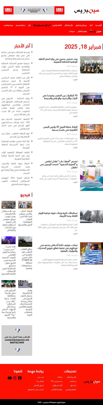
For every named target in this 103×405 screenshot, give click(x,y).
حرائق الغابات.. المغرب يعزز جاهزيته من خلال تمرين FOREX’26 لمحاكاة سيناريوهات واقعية (26, 258)
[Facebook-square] (19, 378)
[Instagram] (14, 378)
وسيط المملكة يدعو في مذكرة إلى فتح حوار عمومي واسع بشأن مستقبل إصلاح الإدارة (15, 55)
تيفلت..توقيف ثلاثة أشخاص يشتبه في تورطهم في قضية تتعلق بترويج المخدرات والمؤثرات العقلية (57, 248)
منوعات (72, 31)
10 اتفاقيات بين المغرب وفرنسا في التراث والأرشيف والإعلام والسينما (60, 97)
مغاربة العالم (82, 31)
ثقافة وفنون (57, 25)
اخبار (91, 25)
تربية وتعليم (8, 25)
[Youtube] (9, 378)
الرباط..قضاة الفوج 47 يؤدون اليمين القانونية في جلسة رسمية (60, 128)
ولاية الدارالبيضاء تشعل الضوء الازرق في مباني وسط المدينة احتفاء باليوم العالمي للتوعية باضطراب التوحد (25, 302)
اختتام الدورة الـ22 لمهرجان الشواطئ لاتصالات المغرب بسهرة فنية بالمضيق (15, 181)
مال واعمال (69, 25)
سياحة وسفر (20, 25)
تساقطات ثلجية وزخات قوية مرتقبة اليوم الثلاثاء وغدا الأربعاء (57, 214)
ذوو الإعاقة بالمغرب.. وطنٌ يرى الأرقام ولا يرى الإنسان (15, 135)
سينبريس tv (95, 31)
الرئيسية (98, 25)
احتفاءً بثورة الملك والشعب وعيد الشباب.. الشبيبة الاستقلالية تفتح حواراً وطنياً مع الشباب (15, 168)
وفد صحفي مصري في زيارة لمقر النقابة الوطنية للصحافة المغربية (58, 60)
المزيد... (74, 79)
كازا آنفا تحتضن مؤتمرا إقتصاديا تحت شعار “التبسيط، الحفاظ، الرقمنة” (15, 144)
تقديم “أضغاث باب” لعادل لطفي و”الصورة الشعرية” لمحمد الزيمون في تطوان (58, 164)
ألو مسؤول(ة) (40, 25)
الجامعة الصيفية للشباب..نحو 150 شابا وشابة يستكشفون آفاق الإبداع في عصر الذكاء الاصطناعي (15, 124)
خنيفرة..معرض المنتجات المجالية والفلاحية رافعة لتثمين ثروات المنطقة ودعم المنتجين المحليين (15, 68)
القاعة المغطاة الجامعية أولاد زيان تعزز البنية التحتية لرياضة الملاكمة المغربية (15, 155)
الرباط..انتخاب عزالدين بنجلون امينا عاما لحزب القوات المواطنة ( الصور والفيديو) (25, 218)
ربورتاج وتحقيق (81, 25)
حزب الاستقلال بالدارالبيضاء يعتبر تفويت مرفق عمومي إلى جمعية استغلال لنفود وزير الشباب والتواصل (9, 220)
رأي (29, 25)
